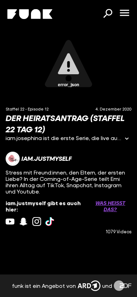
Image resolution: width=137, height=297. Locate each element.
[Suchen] (107, 14)
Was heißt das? (110, 206)
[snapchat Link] (23, 221)
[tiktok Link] (49, 221)
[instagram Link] (36, 221)
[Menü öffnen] (124, 13)
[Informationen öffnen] (126, 139)
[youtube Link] (10, 221)
